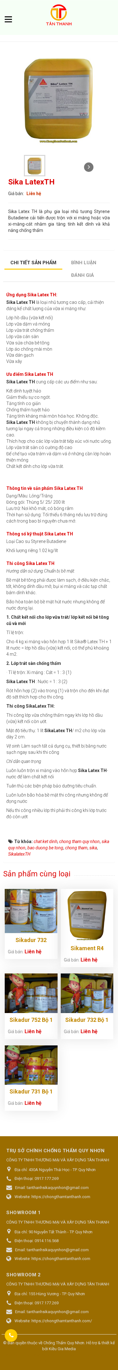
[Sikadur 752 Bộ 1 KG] (31, 993)
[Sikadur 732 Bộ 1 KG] (87, 993)
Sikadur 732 (31, 940)
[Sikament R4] (87, 915)
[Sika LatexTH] (35, 165)
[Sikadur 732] (31, 911)
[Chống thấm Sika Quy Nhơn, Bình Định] (59, 16)
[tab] (33, 263)
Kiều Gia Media (62, 1348)
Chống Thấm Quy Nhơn (63, 1342)
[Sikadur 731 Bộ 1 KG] (31, 1065)
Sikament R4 (87, 948)
